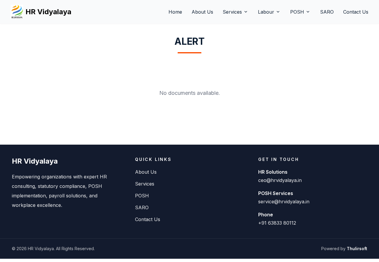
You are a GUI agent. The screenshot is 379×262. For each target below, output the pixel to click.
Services (235, 12)
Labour (269, 12)
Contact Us (355, 12)
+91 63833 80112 (277, 223)
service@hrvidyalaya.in (283, 202)
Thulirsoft (357, 248)
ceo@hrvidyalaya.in (280, 180)
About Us (202, 12)
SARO (327, 12)
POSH (300, 12)
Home (175, 12)
